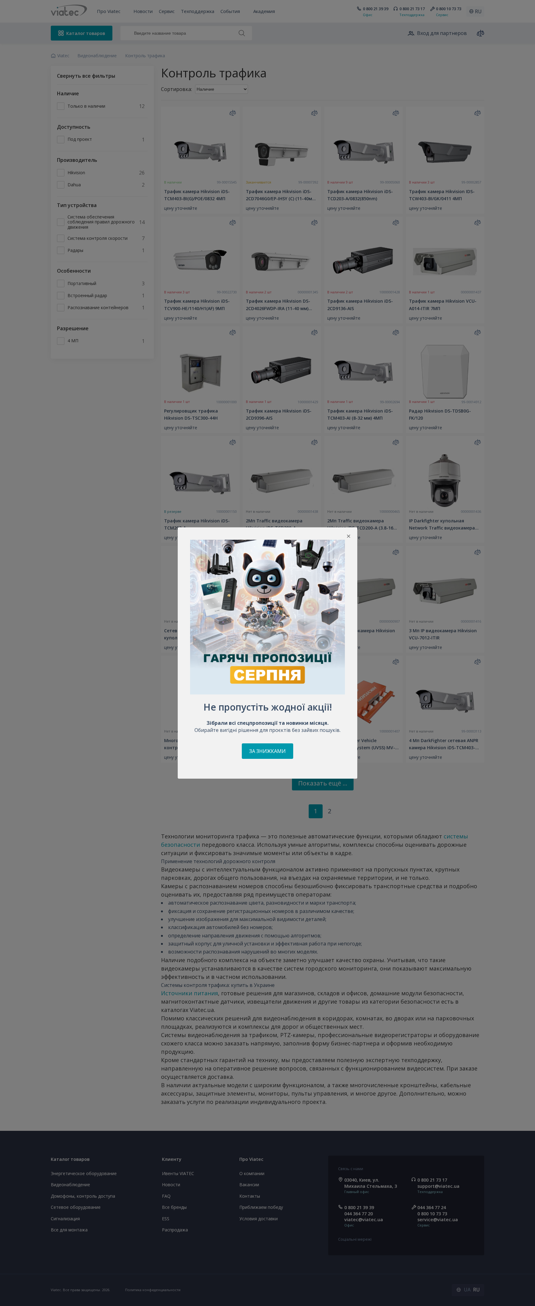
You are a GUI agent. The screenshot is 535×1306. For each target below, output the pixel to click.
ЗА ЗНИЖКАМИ (267, 751)
